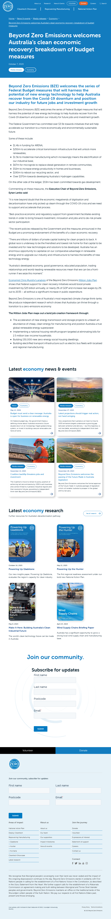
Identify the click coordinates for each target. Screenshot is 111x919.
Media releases (16, 70)
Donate (83, 3)
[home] (8, 6)
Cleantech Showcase (26, 9)
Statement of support (80, 842)
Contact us (76, 851)
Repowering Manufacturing (57, 9)
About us (37, 3)
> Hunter (12, 846)
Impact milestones (47, 842)
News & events (46, 846)
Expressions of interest (81, 837)
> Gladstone (13, 842)
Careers (93, 3)
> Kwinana (13, 851)
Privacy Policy (86, 907)
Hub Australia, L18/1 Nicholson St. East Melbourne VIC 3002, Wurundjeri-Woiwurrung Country (33, 908)
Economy (30, 70)
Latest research (14, 860)
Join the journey (79, 822)
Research (47, 3)
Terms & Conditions (96, 907)
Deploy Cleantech (16, 833)
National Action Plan (87, 9)
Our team (44, 833)
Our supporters (46, 837)
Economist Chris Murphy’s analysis (27, 280)
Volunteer (72, 3)
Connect (76, 859)
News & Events (59, 3)
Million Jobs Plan (88, 280)
